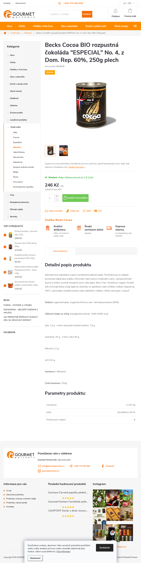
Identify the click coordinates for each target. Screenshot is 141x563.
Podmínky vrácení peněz (16, 503)
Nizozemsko (18, 157)
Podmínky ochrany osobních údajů (21, 499)
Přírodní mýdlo (16, 209)
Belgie (15, 172)
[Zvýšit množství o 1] (56, 196)
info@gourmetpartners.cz (53, 466)
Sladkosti (14, 98)
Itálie (15, 132)
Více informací (63, 551)
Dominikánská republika (23, 187)
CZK (129, 3)
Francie (16, 137)
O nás (8, 491)
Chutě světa (15, 127)
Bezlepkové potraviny (19, 202)
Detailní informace (76, 167)
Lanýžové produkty (18, 120)
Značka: (58, 220)
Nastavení (35, 558)
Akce (12, 55)
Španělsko (17, 142)
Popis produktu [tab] (60, 251)
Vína (12, 195)
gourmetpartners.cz (50, 471)
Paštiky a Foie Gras (18, 69)
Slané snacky (16, 91)
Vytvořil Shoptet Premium (127, 557)
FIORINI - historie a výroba (18, 305)
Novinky (13, 216)
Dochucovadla (16, 112)
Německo (17, 147)
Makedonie (17, 162)
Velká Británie (19, 152)
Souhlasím (104, 547)
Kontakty (7, 3)
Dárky (12, 62)
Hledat (87, 14)
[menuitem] (9, 26)
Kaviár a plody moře (19, 84)
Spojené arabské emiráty (23, 167)
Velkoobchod (20, 3)
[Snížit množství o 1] (56, 200)
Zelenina (13, 105)
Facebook (110, 466)
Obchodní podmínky (15, 495)
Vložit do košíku (77, 198)
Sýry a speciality (17, 76)
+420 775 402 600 (82, 466)
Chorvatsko (18, 182)
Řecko (15, 177)
